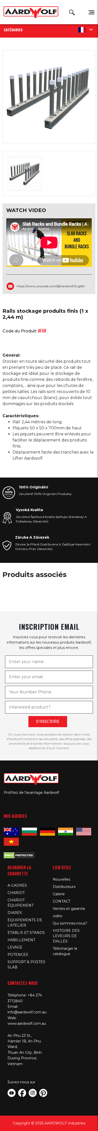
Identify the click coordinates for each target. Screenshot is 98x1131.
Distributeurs (64, 886)
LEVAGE (15, 947)
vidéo (57, 916)
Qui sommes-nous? (70, 923)
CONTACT (61, 901)
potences (18, 954)
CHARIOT (16, 892)
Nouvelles (61, 879)
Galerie (59, 894)
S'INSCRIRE (48, 721)
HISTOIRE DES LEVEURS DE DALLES (66, 935)
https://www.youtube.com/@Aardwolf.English (51, 286)
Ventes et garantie (69, 908)
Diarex (15, 912)
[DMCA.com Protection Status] (19, 855)
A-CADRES (17, 885)
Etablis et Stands (26, 932)
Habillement (21, 940)
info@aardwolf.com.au (27, 1012)
